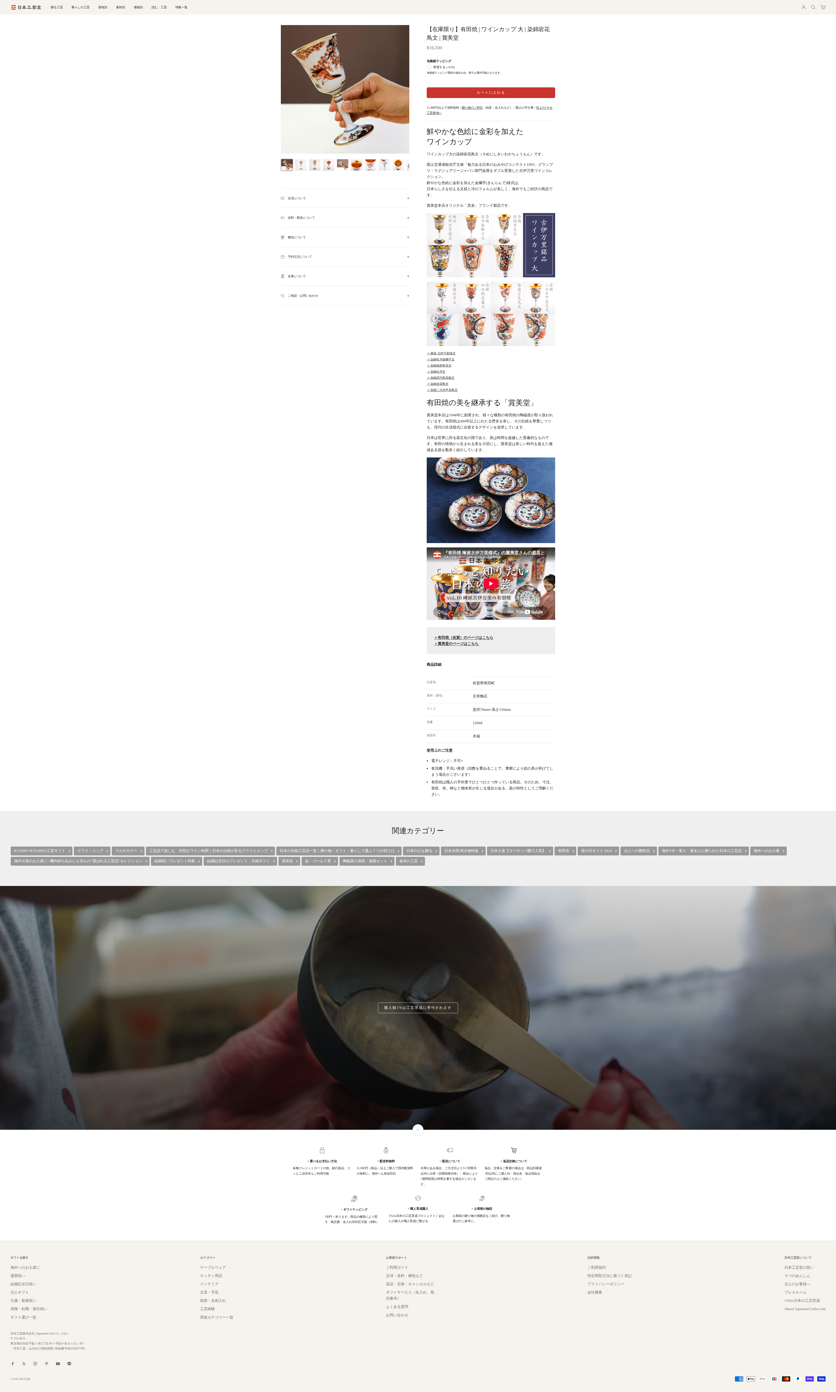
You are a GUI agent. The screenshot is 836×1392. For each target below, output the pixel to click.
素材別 (120, 7)
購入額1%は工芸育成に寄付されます (418, 1007)
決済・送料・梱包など (404, 1276)
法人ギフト (19, 1292)
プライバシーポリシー (605, 1284)
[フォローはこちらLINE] (69, 1364)
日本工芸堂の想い (799, 1267)
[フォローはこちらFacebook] (12, 1364)
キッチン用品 (211, 1276)
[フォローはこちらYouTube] (58, 1364)
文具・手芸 (209, 1292)
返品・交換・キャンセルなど (410, 1284)
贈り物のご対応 (472, 107)
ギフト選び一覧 (23, 1317)
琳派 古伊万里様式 (442, 353)
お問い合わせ (397, 1315)
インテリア (209, 1284)
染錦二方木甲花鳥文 (444, 390)
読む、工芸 (159, 7)
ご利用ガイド (397, 1267)
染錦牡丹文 (437, 371)
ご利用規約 (596, 1267)
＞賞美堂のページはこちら (456, 644)
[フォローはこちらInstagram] (35, 1364)
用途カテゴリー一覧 (216, 1317)
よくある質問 (397, 1307)
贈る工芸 (57, 7)
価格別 (138, 7)
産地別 (103, 7)
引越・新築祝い (23, 1301)
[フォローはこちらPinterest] (46, 1364)
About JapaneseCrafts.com (805, 1309)
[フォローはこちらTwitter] (24, 1364)
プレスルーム (795, 1292)
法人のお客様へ (797, 1284)
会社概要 (594, 1292)
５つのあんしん (797, 1276)
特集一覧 (181, 7)
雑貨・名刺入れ (213, 1301)
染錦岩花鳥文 (439, 384)
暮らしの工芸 (80, 7)
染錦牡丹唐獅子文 (442, 359)
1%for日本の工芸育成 (802, 1301)
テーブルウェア (213, 1267)
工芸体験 (207, 1309)
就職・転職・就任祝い (28, 1309)
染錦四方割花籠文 (442, 377)
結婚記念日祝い (23, 1284)
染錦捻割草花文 (441, 365)
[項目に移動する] (287, 165)
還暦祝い (17, 1276)
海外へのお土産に (25, 1267)
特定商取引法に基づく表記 (609, 1276)
